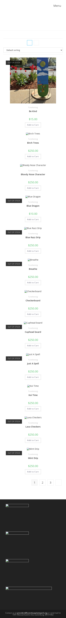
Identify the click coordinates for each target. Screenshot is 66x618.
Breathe (33, 268)
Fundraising (33, 107)
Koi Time (33, 395)
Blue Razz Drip (33, 237)
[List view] (36, 42)
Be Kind (33, 111)
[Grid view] (29, 42)
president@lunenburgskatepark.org (32, 613)
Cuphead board (33, 331)
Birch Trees (33, 142)
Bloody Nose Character (33, 174)
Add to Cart (33, 125)
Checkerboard (33, 300)
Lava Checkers (33, 426)
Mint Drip (33, 458)
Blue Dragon (33, 205)
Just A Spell (33, 363)
